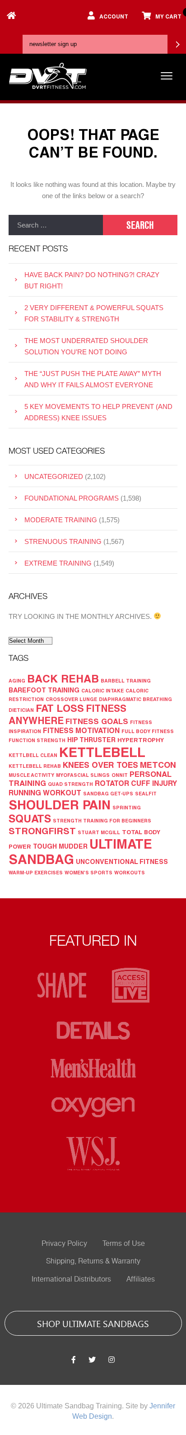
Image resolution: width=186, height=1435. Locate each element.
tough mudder (60, 846)
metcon (158, 765)
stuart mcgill (99, 832)
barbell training (126, 680)
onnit (120, 775)
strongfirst (42, 830)
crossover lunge (71, 699)
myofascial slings (83, 775)
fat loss (60, 708)
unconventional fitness (122, 861)
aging (17, 680)
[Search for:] (56, 225)
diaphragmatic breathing (135, 699)
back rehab (63, 678)
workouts (129, 872)
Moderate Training (60, 520)
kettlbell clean (33, 755)
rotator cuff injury (136, 783)
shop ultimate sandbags (93, 1323)
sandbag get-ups (108, 793)
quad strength (70, 784)
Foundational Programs (71, 498)
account (113, 16)
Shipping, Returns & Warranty (93, 1261)
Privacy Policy (64, 1244)
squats (30, 818)
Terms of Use (123, 1244)
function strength (37, 740)
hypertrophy (140, 739)
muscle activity (31, 775)
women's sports (88, 872)
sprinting (126, 807)
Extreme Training (58, 563)
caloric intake (102, 690)
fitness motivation (81, 730)
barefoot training (44, 690)
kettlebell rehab (35, 766)
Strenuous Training (63, 541)
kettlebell (102, 752)
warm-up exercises (36, 872)
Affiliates (140, 1279)
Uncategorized (53, 476)
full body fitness (147, 731)
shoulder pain (60, 804)
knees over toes (100, 765)
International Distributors (71, 1279)
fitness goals (96, 721)
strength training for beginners (102, 820)
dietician (21, 710)
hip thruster (91, 739)
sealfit (146, 793)
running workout (45, 792)
